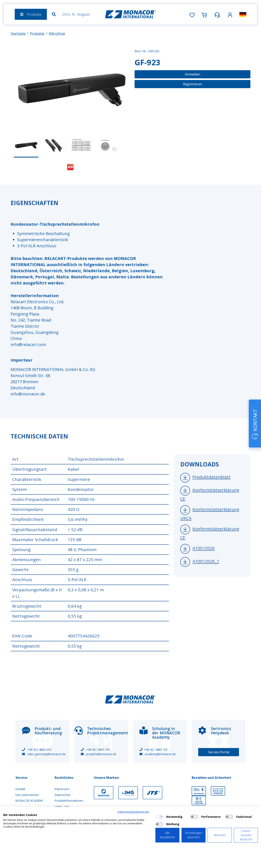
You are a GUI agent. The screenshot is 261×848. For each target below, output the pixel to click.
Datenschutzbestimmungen (133, 812)
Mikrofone (57, 33)
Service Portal (218, 752)
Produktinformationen (69, 800)
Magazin (83, 14)
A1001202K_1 (205, 561)
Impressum (62, 789)
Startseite (18, 33)
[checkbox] (159, 817)
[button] (230, 14)
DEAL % (68, 14)
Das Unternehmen (27, 795)
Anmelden (192, 74)
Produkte (37, 33)
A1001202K (203, 548)
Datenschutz (63, 795)
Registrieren (192, 84)
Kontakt (20, 789)
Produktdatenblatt (211, 477)
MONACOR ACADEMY (29, 800)
